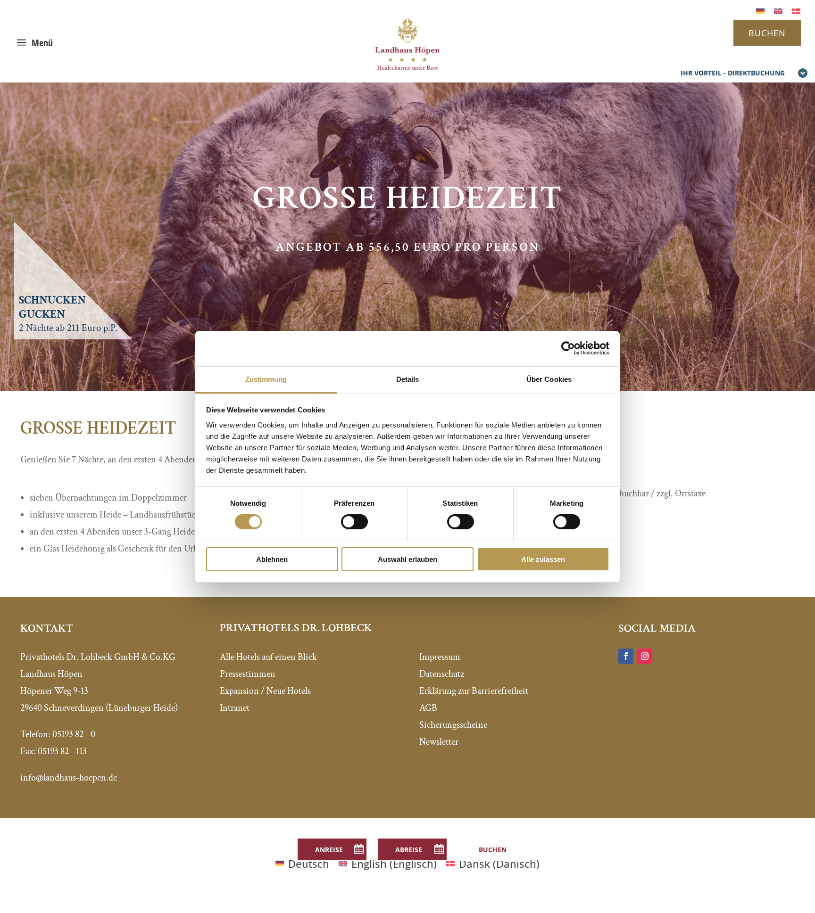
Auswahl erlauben (407, 559)
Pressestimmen (247, 674)
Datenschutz (441, 674)
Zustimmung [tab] (266, 379)
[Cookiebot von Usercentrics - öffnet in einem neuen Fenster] (568, 348)
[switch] (354, 521)
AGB (428, 708)
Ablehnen (272, 559)
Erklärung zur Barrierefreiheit (473, 691)
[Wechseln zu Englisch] (778, 10)
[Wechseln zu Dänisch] (796, 10)
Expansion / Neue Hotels (265, 691)
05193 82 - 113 (62, 751)
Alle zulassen (543, 559)
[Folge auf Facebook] (625, 656)
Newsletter (438, 742)
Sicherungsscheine (453, 725)
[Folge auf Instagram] (644, 656)
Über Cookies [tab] (549, 379)
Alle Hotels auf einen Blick (268, 657)
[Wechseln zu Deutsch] (760, 10)
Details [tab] (407, 379)
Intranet (234, 708)
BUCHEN (767, 33)
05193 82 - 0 (73, 734)
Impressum (439, 657)
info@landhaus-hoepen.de (68, 778)
